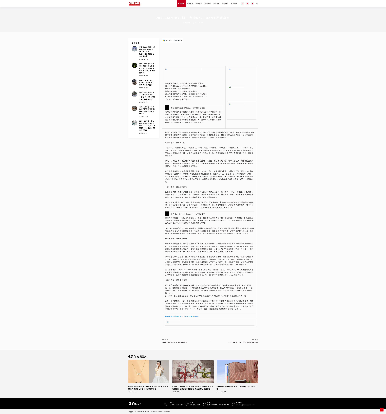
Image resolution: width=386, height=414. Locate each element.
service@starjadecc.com (245, 405)
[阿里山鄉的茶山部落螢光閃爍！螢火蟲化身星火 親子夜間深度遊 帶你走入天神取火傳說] (134, 65)
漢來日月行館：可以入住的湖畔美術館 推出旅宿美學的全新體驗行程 (147, 110)
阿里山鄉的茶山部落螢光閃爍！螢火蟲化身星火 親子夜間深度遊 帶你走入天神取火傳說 (147, 68)
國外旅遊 (190, 4)
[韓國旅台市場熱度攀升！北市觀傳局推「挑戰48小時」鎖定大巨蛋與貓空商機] (134, 94)
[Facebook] (242, 3)
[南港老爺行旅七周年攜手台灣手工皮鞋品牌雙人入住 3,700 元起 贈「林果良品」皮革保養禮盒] (134, 123)
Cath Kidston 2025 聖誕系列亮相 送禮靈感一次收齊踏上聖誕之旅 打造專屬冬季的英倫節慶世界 (192, 387)
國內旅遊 (199, 4)
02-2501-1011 (195, 405)
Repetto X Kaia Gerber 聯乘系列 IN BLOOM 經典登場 (147, 82)
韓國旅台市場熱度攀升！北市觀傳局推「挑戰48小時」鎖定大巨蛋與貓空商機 (147, 95)
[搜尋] (257, 3)
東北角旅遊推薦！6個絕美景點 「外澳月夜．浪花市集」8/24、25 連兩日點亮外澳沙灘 (147, 51)
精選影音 (234, 4)
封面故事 (181, 4)
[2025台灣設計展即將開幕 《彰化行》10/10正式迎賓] (237, 371)
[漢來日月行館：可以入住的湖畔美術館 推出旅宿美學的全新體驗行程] (134, 108)
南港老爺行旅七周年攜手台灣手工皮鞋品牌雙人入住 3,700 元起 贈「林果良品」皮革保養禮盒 (147, 125)
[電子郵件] (247, 3)
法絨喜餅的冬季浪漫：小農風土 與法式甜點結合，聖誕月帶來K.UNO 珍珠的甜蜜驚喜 (148, 387)
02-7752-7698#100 (176, 405)
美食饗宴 (216, 4)
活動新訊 (225, 4)
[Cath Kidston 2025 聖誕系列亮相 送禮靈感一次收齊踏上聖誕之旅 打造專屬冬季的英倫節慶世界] (193, 371)
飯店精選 (208, 4)
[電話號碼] (252, 3)
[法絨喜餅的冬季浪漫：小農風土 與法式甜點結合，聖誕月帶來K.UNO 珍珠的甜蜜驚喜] (148, 371)
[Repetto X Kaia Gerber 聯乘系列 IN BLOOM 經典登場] (134, 82)
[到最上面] (381, 409)
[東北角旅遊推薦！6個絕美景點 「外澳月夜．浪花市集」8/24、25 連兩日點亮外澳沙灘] (134, 49)
